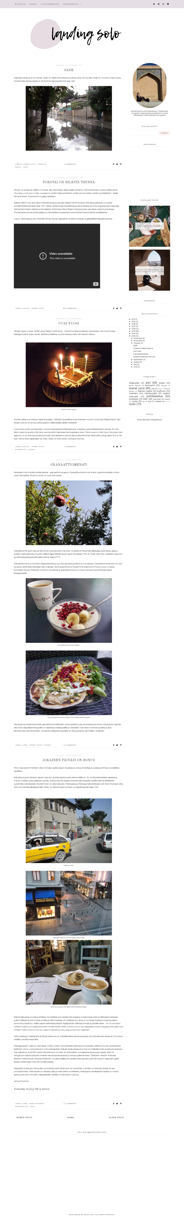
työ (144, 401)
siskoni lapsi (48, 554)
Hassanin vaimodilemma (149, 226)
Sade (69, 70)
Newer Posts (24, 1117)
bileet (26, 308)
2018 (133, 324)
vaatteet (158, 401)
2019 (133, 322)
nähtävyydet (151, 393)
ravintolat (21, 449)
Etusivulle (141, 420)
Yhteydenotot (50, 4)
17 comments (70, 1103)
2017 (133, 326)
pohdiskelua (22, 1106)
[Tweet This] (117, 164)
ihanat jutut (30, 164)
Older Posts (116, 1117)
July (135, 364)
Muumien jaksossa (91, 551)
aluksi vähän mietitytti (66, 423)
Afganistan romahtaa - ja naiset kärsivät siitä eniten (149, 270)
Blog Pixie (89, 1214)
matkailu (133, 393)
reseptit (167, 399)
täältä (63, 1058)
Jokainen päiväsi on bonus (69, 760)
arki (25, 745)
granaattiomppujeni (96, 219)
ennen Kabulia (135, 385)
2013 (133, 336)
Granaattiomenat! (68, 464)
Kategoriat (72, 4)
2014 (133, 334)
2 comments (70, 164)
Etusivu (20, 4)
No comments (70, 308)
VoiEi (25, 167)
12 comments (70, 745)
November (138, 341)
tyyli (149, 401)
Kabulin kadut (37, 1103)
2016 (133, 329)
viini (166, 401)
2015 (133, 331)
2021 (133, 319)
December (138, 338)
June (135, 367)
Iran (153, 389)
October (137, 343)
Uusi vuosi (68, 323)
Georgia (164, 385)
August (136, 362)
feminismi (150, 385)
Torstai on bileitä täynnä (69, 182)
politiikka (133, 399)
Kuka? (33, 4)
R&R (145, 399)
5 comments (70, 446)
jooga (160, 388)
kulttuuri (161, 391)
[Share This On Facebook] (114, 164)
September (138, 359)
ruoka (31, 449)
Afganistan (134, 383)
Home (70, 1117)
